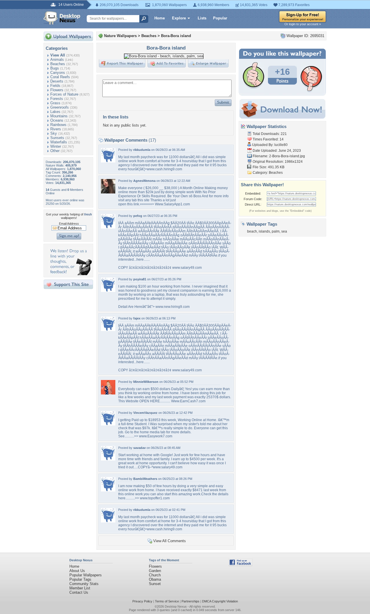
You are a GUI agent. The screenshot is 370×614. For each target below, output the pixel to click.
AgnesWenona (144, 180)
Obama (155, 579)
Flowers (56, 90)
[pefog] (108, 227)
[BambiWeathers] (108, 490)
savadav (139, 447)
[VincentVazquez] (108, 424)
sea (284, 231)
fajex (136, 318)
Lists (202, 18)
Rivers (55, 129)
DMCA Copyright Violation (220, 601)
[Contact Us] (70, 274)
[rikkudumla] (108, 161)
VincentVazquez (145, 412)
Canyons (57, 72)
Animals (57, 59)
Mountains (59, 116)
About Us (77, 571)
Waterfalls (58, 142)
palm (276, 231)
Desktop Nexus (176, 606)
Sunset (155, 584)
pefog (137, 216)
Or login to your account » (302, 24)
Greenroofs (59, 107)
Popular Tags (80, 579)
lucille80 (281, 145)
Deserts (56, 81)
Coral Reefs (60, 77)
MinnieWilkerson (145, 381)
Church (155, 575)
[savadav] (108, 459)
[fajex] (108, 330)
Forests (56, 98)
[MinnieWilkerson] (108, 393)
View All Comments (169, 541)
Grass (55, 103)
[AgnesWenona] (108, 192)
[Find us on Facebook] (240, 564)
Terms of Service (167, 601)
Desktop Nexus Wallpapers (61, 18)
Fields (55, 85)
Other (55, 151)
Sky (53, 133)
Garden (155, 571)
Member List (79, 588)
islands (264, 231)
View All (57, 55)
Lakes (55, 111)
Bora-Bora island (176, 36)
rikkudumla (141, 149)
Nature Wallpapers (120, 36)
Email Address (69, 223)
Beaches (57, 64)
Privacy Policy (142, 601)
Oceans (56, 120)
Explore (179, 18)
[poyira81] (108, 290)
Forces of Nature (64, 94)
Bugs (54, 68)
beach (252, 231)
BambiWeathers (145, 478)
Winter (55, 146)
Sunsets (57, 138)
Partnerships (190, 601)
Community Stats (84, 584)
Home (159, 18)
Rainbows (58, 125)
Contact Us (78, 592)
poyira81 (139, 279)
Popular (220, 18)
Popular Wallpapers (85, 575)
